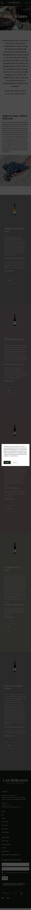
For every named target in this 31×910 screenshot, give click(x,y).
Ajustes (14, 462)
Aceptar (7, 462)
